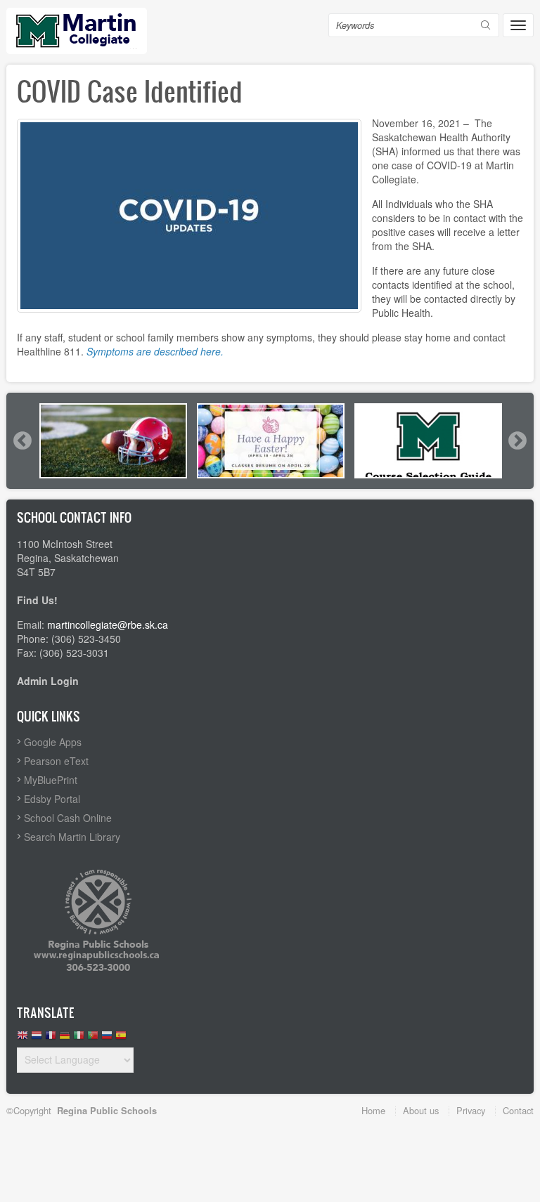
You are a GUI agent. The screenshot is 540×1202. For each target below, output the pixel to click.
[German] (64, 1038)
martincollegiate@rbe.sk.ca (107, 625)
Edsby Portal (52, 799)
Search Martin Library (72, 837)
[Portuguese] (92, 1038)
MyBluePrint (50, 780)
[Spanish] (121, 1038)
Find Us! (37, 600)
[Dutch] (36, 1038)
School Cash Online (68, 818)
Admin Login (48, 681)
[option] (113, 440)
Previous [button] (22, 440)
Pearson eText (56, 761)
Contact (518, 1110)
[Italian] (78, 1038)
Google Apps (53, 742)
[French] (50, 1038)
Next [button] (517, 440)
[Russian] (106, 1038)
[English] (22, 1038)
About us (421, 1110)
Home (373, 1110)
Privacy (470, 1110)
